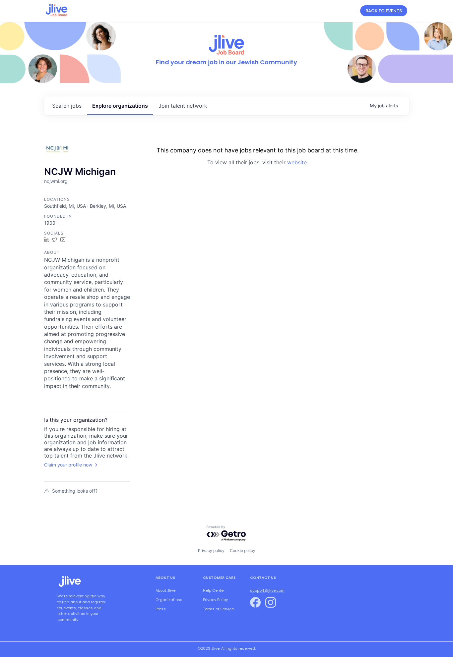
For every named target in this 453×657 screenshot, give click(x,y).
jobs (67, 105)
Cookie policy (242, 550)
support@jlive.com (267, 590)
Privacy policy (211, 550)
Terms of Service (218, 609)
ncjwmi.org (56, 181)
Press (161, 609)
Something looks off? (74, 491)
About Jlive (165, 590)
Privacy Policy (215, 599)
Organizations (169, 599)
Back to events (383, 11)
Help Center (214, 590)
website (297, 162)
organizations (120, 105)
